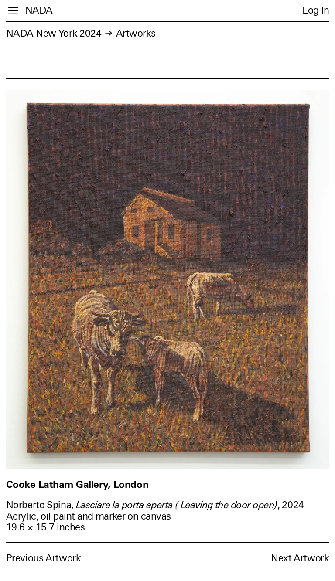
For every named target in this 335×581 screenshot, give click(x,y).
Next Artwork (300, 558)
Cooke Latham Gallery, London (77, 484)
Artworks (136, 33)
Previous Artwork (43, 558)
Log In (315, 10)
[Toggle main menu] (13, 10)
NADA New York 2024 (54, 33)
